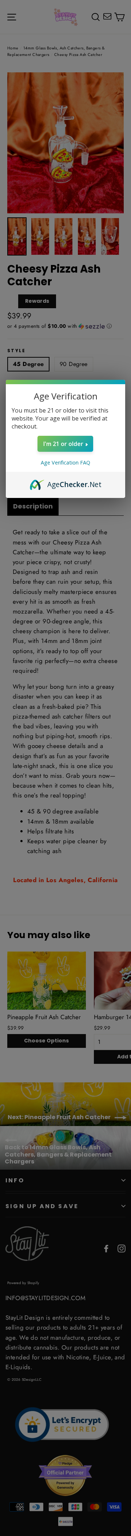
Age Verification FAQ (65, 462)
